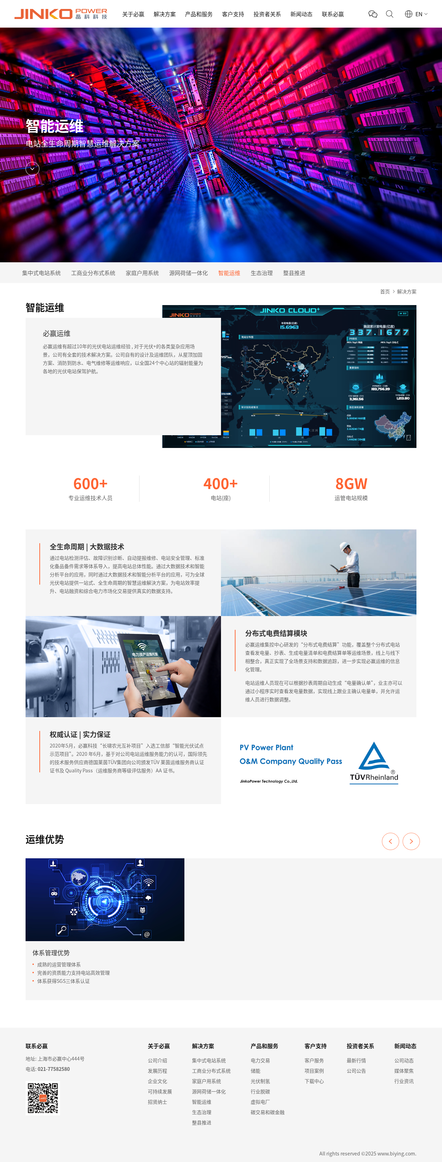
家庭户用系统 (142, 272)
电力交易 (260, 1060)
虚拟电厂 (260, 1101)
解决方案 (165, 14)
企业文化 (157, 1080)
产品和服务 (199, 14)
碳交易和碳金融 (268, 1112)
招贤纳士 (157, 1101)
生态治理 (262, 272)
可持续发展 (160, 1091)
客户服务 (314, 1060)
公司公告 (356, 1070)
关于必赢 (133, 14)
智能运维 (229, 272)
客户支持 (233, 14)
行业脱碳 (260, 1091)
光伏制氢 (260, 1080)
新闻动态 (301, 14)
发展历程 (157, 1070)
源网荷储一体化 (188, 272)
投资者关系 (267, 14)
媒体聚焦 (404, 1070)
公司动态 (404, 1060)
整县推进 (294, 272)
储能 (255, 1070)
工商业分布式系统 (93, 272)
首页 (385, 291)
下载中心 (314, 1080)
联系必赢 (333, 14)
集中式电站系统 (41, 272)
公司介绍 (157, 1060)
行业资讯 (404, 1080)
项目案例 (314, 1070)
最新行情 (356, 1060)
